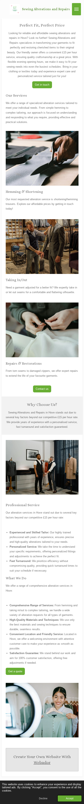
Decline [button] (43, 798)
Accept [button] (69, 798)
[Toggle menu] (76, 9)
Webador (42, 762)
